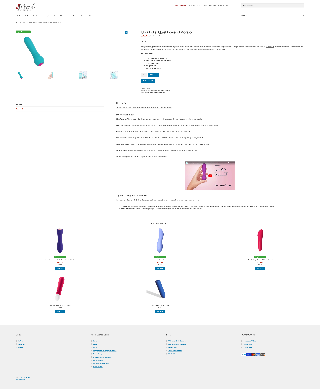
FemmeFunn (270, 46)
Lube (68, 16)
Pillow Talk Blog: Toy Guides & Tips (218, 5)
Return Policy (97, 354)
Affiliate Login (248, 344)
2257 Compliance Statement (177, 344)
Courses (83, 16)
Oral (55, 16)
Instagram (21, 344)
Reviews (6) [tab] (19, 109)
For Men (27, 16)
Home (19, 22)
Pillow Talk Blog (98, 367)
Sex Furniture (37, 16)
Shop (24, 22)
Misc (90, 16)
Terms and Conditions (175, 351)
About (198, 5)
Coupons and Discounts (101, 363)
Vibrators (19, 16)
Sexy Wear (48, 16)
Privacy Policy (172, 347)
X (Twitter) (21, 341)
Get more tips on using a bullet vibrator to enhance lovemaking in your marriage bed (144, 107)
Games (75, 16)
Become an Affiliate (250, 341)
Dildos (62, 16)
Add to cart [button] (60, 268)
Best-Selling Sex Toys (154, 90)
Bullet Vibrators (37, 22)
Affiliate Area (248, 347)
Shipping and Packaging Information (104, 351)
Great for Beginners (150, 92)
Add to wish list (148, 81)
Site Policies (172, 354)
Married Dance (25, 377)
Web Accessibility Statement (177, 341)
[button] (126, 32)
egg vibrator (158, 200)
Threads (20, 347)
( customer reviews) (155, 36)
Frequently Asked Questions (102, 357)
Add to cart (153, 75)
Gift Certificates (98, 360)
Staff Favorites (160, 92)
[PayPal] (272, 354)
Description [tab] (19, 104)
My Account (192, 5)
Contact (205, 5)
